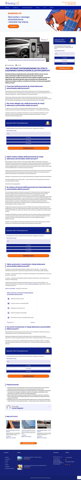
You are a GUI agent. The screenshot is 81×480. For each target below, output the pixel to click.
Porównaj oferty (28, 148)
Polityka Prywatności (9, 468)
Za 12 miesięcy (28, 143)
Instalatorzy (15, 7)
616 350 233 (71, 4)
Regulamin (7, 466)
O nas (44, 7)
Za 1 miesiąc (28, 137)
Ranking (7, 7)
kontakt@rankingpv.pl (69, 461)
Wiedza (37, 7)
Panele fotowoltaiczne (27, 7)
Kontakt (51, 7)
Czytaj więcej (26, 459)
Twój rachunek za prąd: (11, 130)
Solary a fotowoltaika (10, 288)
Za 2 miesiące (28, 140)
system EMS (17, 184)
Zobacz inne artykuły (28, 443)
